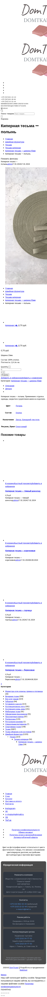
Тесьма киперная (13, 147)
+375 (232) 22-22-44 (18, 907)
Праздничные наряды (14, 716)
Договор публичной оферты (26, 837)
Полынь (19, 405)
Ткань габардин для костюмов (18, 731)
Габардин (9, 701)
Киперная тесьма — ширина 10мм (20, 150)
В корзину (5, 375)
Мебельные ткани (12, 711)
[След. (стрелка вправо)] (4, 995)
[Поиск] (2, 116)
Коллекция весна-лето (15, 706)
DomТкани (13, 967)
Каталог (8, 798)
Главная (9, 139)
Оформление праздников (16, 714)
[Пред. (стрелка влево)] (2, 995)
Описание (9, 385)
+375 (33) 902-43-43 (18, 904)
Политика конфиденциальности (26, 829)
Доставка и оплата (13, 801)
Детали (8, 388)
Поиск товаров (7, 113)
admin (9, 164)
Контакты (9, 803)
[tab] (25, 385)
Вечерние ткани (12, 696)
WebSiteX (23, 970)
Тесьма (8, 144)
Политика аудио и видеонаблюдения (26, 835)
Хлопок (19, 412)
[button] (9, 483)
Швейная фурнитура (14, 142)
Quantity (4, 366)
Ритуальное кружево (14, 721)
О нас (7, 796)
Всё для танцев (11, 699)
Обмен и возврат (25, 832)
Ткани (7, 729)
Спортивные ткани (13, 726)
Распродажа (10, 719)
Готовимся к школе (13, 704)
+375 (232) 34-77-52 (23, 938)
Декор (18, 419)
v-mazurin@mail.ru (23, 909)
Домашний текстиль (30, 419)
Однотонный (21, 426)
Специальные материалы (16, 724)
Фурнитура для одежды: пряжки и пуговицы (24, 691)
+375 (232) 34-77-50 (23, 944)
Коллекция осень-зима (15, 709)
